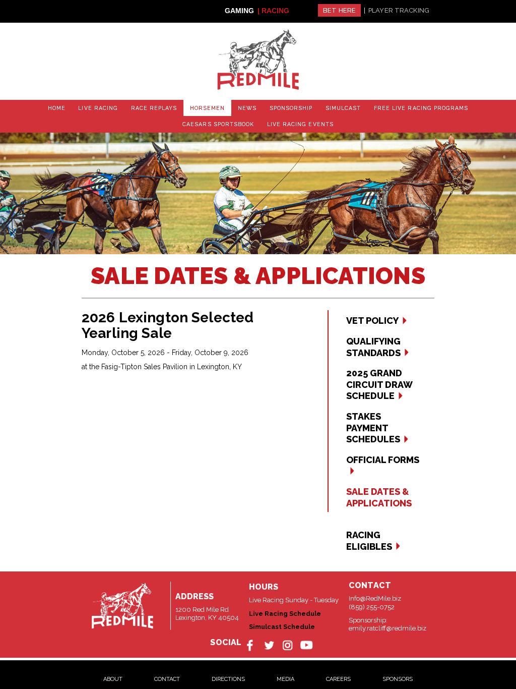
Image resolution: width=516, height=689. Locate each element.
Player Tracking (398, 10)
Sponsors (397, 675)
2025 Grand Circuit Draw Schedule (379, 381)
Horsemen (174, 107)
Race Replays (127, 107)
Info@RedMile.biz (375, 596)
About (112, 675)
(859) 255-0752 (372, 604)
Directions (228, 675)
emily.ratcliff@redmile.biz (387, 625)
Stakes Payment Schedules (373, 425)
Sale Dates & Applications (379, 495)
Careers (338, 675)
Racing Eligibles (369, 538)
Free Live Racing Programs (364, 107)
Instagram (287, 642)
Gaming (239, 11)
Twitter (270, 642)
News (209, 107)
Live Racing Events (258, 122)
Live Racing (78, 107)
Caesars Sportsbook (450, 107)
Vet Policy (372, 318)
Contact (167, 675)
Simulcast (295, 107)
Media (285, 675)
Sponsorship (248, 107)
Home (41, 107)
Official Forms (382, 456)
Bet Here (339, 10)
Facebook (253, 642)
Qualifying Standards (373, 344)
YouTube (304, 642)
